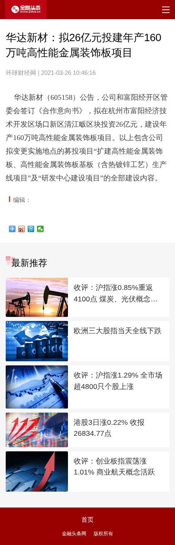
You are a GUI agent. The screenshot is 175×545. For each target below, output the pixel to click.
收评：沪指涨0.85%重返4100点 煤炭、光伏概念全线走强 (116, 294)
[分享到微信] (40, 229)
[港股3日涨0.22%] (37, 430)
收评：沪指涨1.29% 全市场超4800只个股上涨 (118, 381)
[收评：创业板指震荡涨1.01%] (37, 471)
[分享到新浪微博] (21, 229)
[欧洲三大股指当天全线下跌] (37, 341)
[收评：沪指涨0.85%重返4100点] (37, 297)
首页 (87, 519)
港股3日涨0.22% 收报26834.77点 (109, 428)
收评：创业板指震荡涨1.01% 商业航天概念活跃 (114, 467)
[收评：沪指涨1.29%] (37, 387)
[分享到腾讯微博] (31, 229)
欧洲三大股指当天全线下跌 (118, 331)
